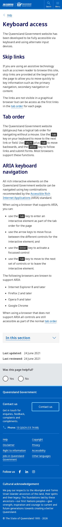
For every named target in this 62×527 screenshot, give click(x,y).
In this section (18, 337)
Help (9, 15)
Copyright (37, 439)
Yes (12, 379)
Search (48, 6)
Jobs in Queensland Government (13, 457)
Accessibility (38, 450)
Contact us (45, 407)
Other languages (41, 456)
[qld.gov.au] (17, 4)
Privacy (36, 445)
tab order (17, 106)
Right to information (14, 450)
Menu (57, 6)
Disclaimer (8, 445)
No (27, 379)
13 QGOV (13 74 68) (28, 427)
